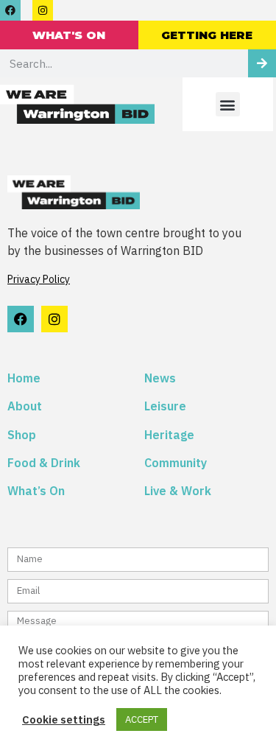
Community (175, 462)
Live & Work (177, 490)
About (26, 406)
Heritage (169, 434)
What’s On (36, 490)
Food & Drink (43, 462)
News (160, 378)
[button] (228, 104)
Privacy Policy (38, 279)
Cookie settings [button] (63, 719)
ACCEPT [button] (141, 719)
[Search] (262, 63)
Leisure (165, 406)
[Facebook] (10, 10)
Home (23, 378)
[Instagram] (42, 10)
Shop (21, 434)
